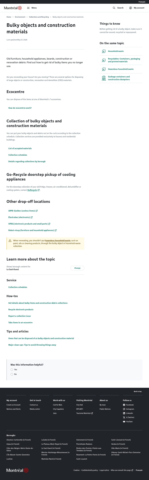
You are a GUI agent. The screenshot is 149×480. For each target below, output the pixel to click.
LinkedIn (129, 413)
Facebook (130, 405)
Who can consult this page (121, 470)
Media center (35, 409)
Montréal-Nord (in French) (51, 459)
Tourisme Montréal (83, 413)
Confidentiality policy (89, 470)
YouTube (129, 422)
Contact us (34, 405)
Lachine (9, 459)
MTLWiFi (79, 409)
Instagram (130, 409)
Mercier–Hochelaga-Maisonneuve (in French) (55, 454)
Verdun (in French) (118, 444)
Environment (20, 17)
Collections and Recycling (39, 17)
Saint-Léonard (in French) (121, 440)
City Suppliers (58, 409)
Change (77, 268)
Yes (15, 369)
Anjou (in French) (13, 444)
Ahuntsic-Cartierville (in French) (19, 440)
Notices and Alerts (14, 409)
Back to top (138, 391)
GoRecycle (32, 190)
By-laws (103, 405)
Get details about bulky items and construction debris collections (38, 303)
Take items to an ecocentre (20, 322)
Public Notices (105, 409)
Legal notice (104, 470)
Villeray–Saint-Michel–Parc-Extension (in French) (125, 454)
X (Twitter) (130, 417)
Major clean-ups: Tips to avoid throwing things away (32, 345)
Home (9, 17)
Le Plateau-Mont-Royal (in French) (54, 444)
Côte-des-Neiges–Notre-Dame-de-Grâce (20, 449)
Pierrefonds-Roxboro (84, 444)
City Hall (79, 405)
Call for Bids (57, 405)
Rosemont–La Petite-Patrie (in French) (91, 455)
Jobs (55, 413)
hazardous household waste (57, 240)
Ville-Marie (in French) (119, 448)
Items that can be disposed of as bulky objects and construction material (41, 338)
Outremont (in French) (84, 440)
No (15, 374)
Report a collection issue (19, 316)
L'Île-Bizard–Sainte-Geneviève (18, 455)
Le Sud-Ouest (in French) (50, 448)
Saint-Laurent (81, 459)
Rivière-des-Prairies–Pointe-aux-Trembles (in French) (89, 449)
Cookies (77, 470)
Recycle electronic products (20, 309)
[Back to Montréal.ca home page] (13, 8)
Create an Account (13, 405)
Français (142, 2)
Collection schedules (17, 287)
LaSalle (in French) (48, 440)
